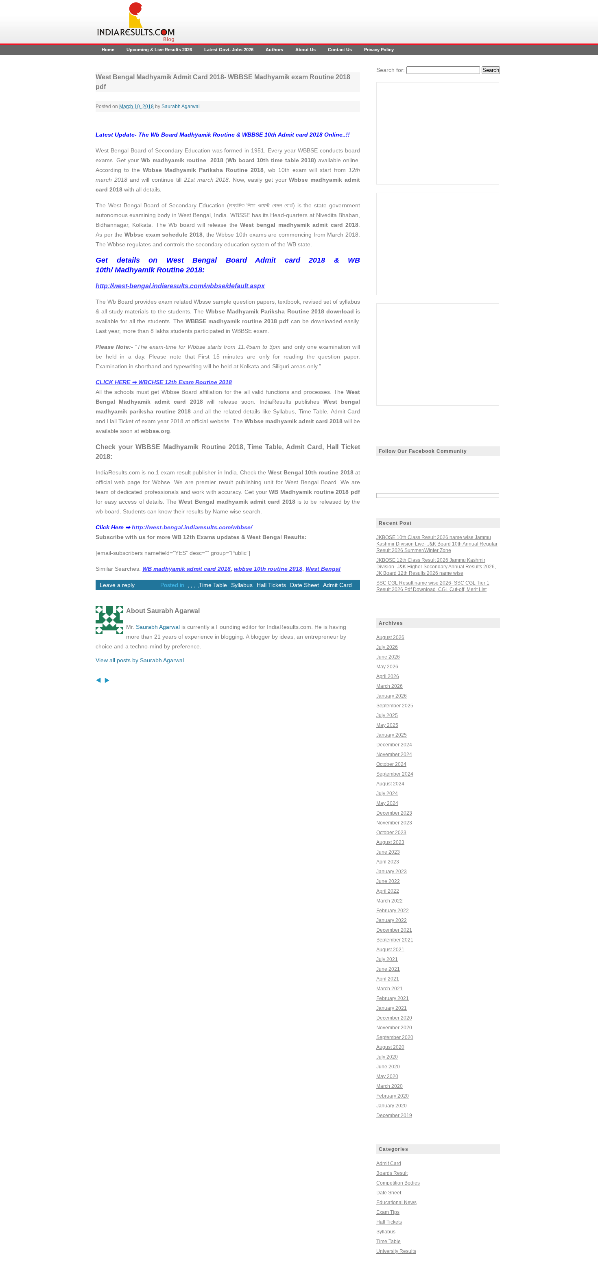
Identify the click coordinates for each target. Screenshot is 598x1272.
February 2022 (392, 910)
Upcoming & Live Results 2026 (159, 49)
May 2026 (387, 667)
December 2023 (394, 813)
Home (108, 49)
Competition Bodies (398, 1183)
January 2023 (391, 871)
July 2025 (387, 715)
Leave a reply (117, 585)
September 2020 (394, 1037)
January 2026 (391, 696)
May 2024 (387, 803)
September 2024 (394, 774)
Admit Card (337, 585)
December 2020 (394, 1018)
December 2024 (394, 745)
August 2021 (390, 949)
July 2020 (387, 1057)
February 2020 (392, 1096)
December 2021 (394, 930)
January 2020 (391, 1106)
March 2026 (389, 686)
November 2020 (394, 1028)
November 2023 (394, 823)
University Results (396, 1251)
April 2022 (387, 891)
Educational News (396, 1202)
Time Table (213, 585)
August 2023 (390, 842)
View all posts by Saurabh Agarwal (140, 660)
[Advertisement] (438, 133)
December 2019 (394, 1115)
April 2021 (387, 979)
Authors (274, 49)
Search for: (390, 70)
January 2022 (391, 920)
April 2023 (387, 862)
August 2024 (390, 784)
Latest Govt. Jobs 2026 (228, 49)
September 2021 (394, 940)
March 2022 (389, 901)
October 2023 (391, 832)
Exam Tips (387, 1212)
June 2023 (388, 852)
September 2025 (394, 706)
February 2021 (392, 998)
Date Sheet (304, 585)
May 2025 (387, 725)
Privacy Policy (379, 49)
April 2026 (387, 676)
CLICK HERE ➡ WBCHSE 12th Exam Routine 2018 (164, 382)
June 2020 (388, 1067)
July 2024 (387, 793)
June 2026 (388, 657)
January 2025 (391, 735)
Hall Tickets (271, 585)
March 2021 (389, 989)
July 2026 (387, 647)
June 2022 (388, 881)
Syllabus (242, 585)
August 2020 (390, 1047)
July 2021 (387, 959)
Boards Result (392, 1173)
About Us (305, 49)
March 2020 (389, 1086)
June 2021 (388, 969)
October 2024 (391, 764)
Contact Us (340, 49)
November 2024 (394, 754)
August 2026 (390, 637)
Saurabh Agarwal (181, 106)
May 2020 (387, 1076)
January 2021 (391, 1008)
